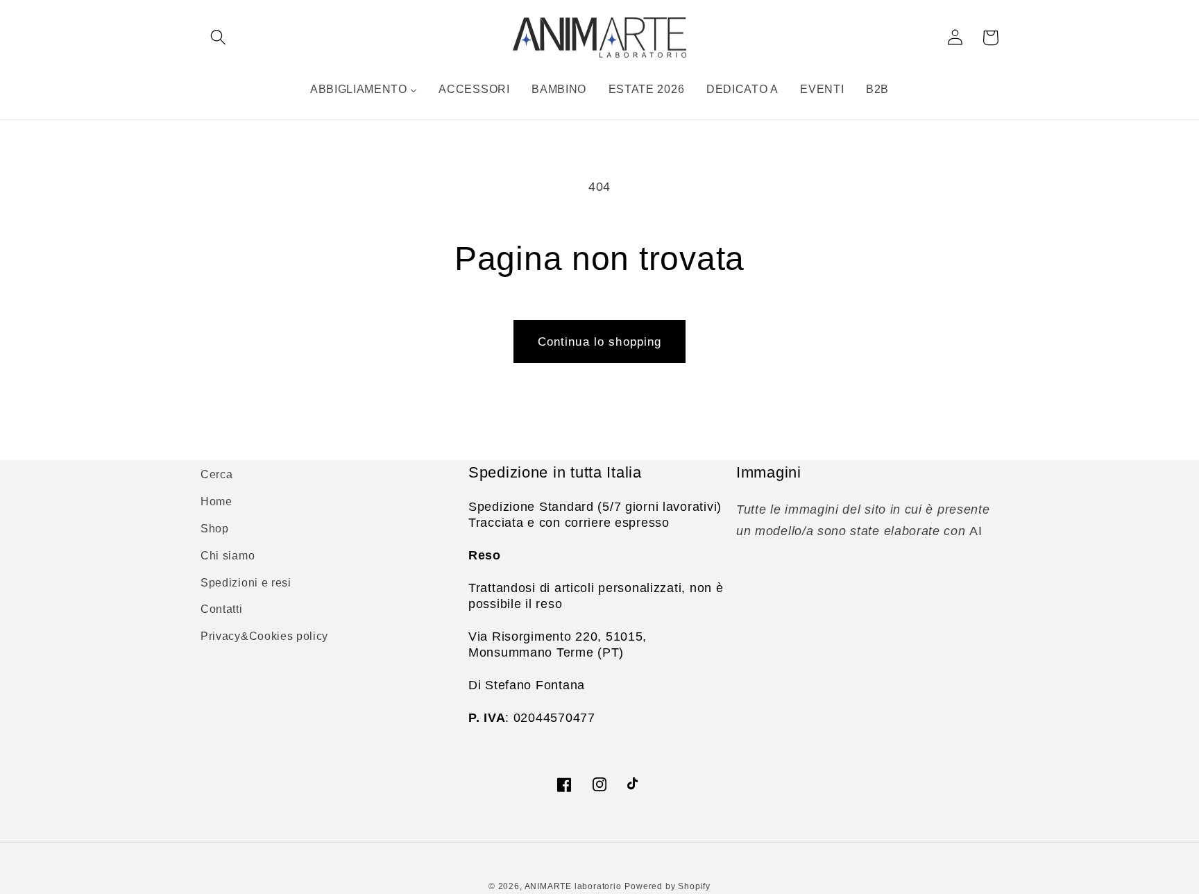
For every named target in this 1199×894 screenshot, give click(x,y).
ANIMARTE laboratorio (573, 886)
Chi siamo (228, 555)
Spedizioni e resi (246, 582)
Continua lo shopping (600, 341)
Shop (215, 528)
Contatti (222, 608)
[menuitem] (363, 89)
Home (216, 501)
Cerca (216, 474)
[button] (218, 38)
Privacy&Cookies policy (264, 636)
